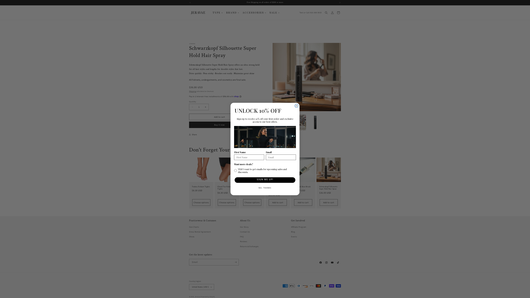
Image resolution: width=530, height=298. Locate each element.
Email (269, 152)
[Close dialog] (296, 105)
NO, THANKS (265, 188)
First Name (240, 152)
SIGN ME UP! (265, 180)
